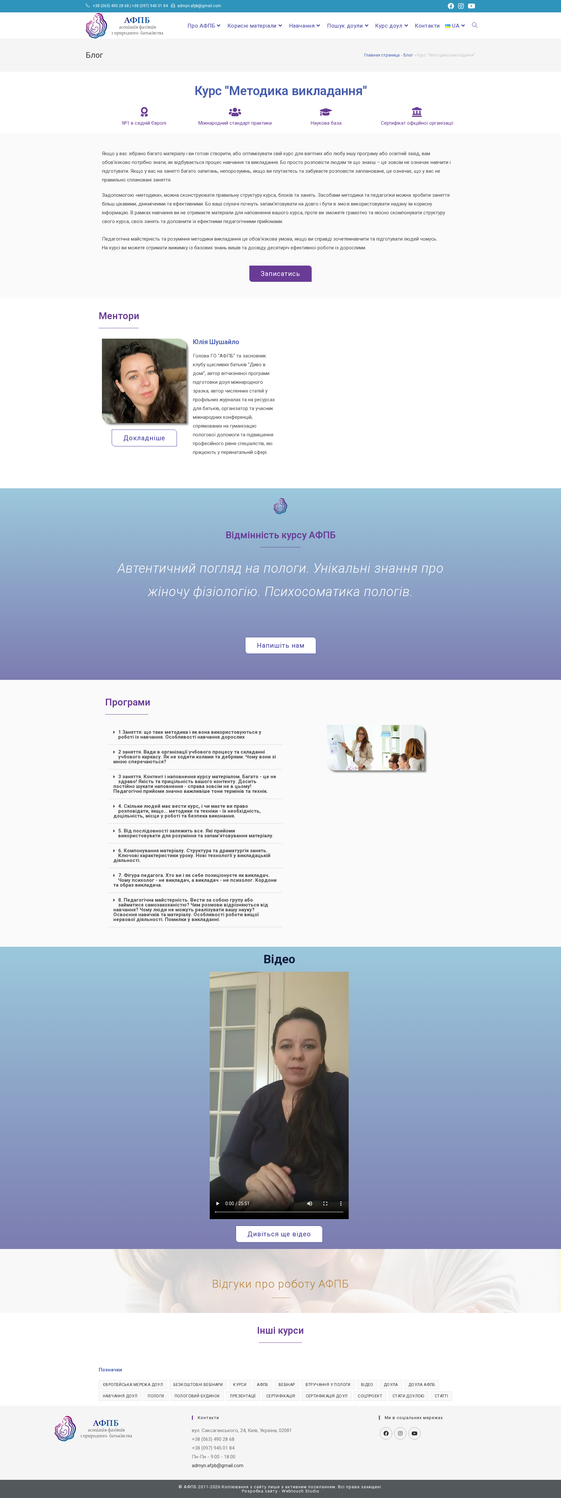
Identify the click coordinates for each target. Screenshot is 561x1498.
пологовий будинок (197, 1396)
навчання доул (120, 1396)
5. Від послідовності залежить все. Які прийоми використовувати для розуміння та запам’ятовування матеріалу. (196, 833)
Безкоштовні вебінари (198, 1384)
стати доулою (408, 1396)
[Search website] (474, 26)
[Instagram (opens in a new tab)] (461, 6)
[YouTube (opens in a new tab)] (470, 6)
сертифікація (280, 1396)
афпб (262, 1384)
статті (441, 1396)
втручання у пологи (328, 1384)
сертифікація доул (327, 1396)
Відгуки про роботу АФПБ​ (280, 1283)
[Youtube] (414, 1433)
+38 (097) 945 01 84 (150, 6)
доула (391, 1384)
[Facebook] (386, 1433)
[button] (195, 735)
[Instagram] (400, 1433)
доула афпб (421, 1384)
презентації (243, 1396)
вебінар (287, 1384)
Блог (408, 55)
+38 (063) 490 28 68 (111, 6)
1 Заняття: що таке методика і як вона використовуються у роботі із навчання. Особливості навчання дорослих (189, 734)
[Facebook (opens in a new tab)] (451, 6)
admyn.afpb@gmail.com (199, 6)
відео (367, 1384)
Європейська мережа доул (133, 1384)
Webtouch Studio (300, 1491)
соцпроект (370, 1396)
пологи (156, 1396)
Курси (239, 1384)
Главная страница (382, 55)
